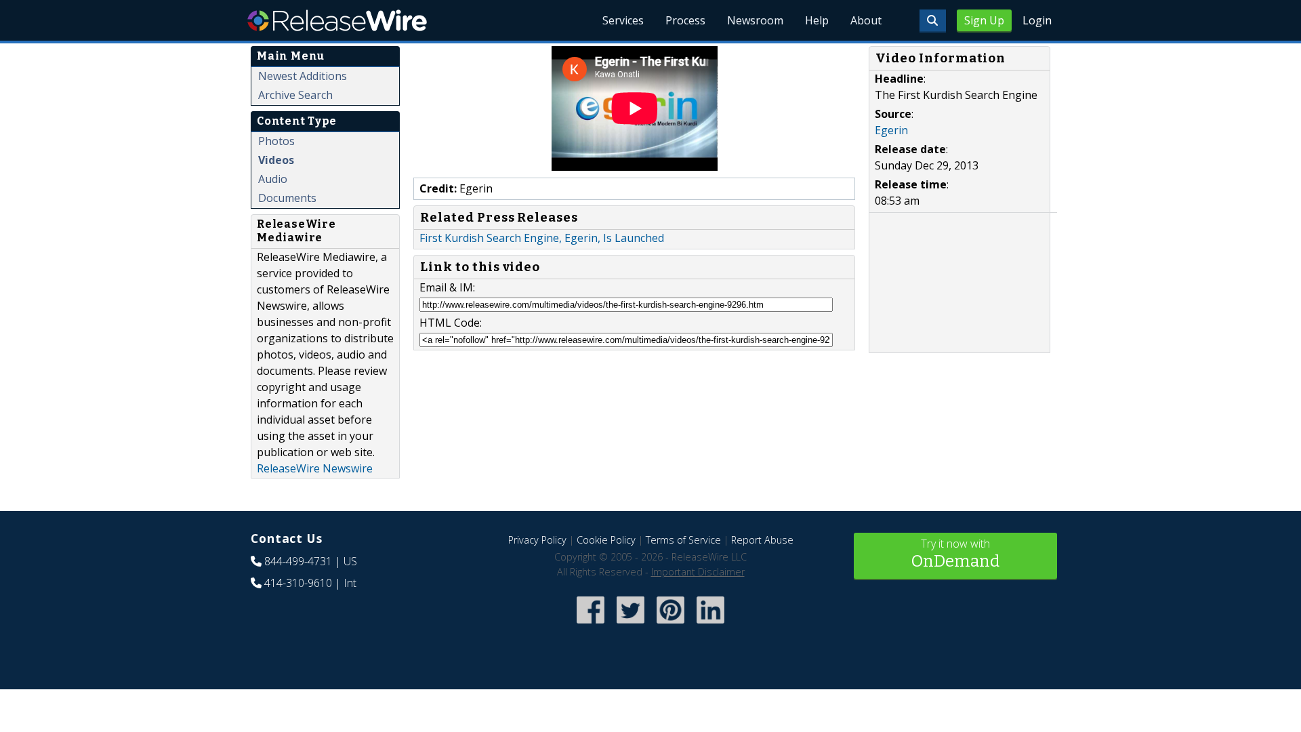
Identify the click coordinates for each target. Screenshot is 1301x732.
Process (685, 20)
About (866, 20)
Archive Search (295, 94)
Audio (272, 178)
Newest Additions (302, 75)
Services (623, 20)
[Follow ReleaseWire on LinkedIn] (710, 625)
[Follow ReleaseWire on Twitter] (630, 625)
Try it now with (955, 553)
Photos (276, 141)
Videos (276, 159)
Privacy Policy (537, 539)
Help (817, 20)
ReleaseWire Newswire (315, 468)
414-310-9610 (298, 582)
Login (1037, 20)
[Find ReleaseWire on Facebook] (590, 625)
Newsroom (755, 20)
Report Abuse (762, 539)
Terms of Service (683, 539)
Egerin (891, 130)
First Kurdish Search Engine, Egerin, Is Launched (541, 237)
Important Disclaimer (698, 571)
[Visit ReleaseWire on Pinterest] (670, 625)
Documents (287, 197)
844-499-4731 (298, 561)
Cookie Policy (606, 539)
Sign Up (984, 20)
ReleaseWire (337, 20)
